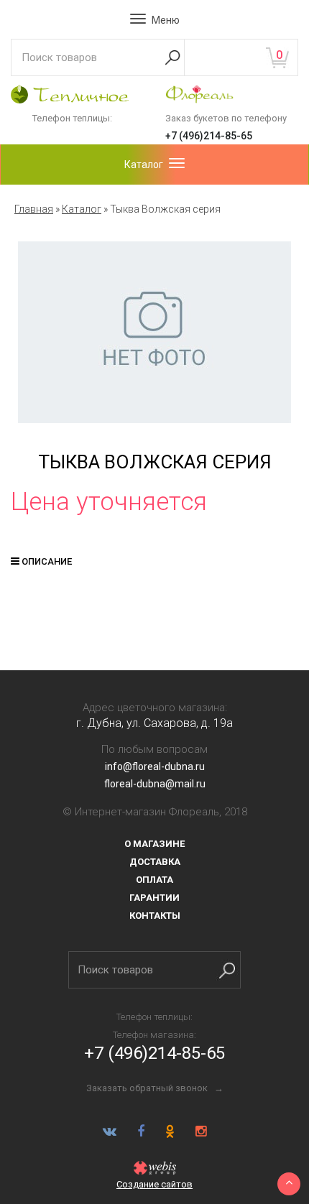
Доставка (154, 861)
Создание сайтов (154, 1184)
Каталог (81, 209)
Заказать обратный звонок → (154, 1088)
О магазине (154, 843)
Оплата (154, 879)
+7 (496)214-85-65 (208, 136)
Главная (33, 209)
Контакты (154, 915)
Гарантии (154, 897)
